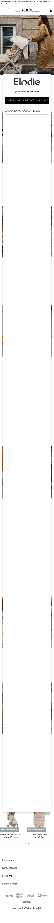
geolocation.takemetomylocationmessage (28, 100)
